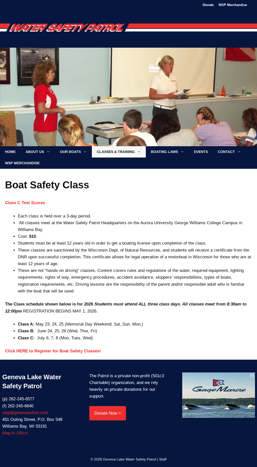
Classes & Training (116, 152)
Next (226, 99)
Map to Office (15, 433)
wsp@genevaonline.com (25, 412)
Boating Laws (164, 152)
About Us (35, 152)
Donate (208, 5)
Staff (162, 459)
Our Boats (70, 152)
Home (10, 152)
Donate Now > (107, 413)
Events (201, 152)
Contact (226, 152)
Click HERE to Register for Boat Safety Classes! (53, 351)
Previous (30, 99)
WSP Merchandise (233, 5)
